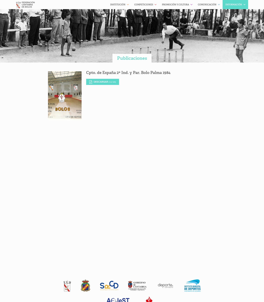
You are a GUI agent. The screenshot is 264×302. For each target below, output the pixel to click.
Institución (117, 4)
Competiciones (143, 4)
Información (233, 4)
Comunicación (207, 4)
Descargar (105, 81)
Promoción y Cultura (175, 4)
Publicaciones (132, 58)
